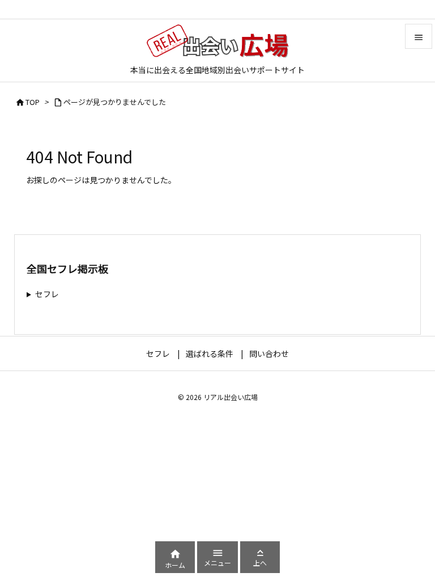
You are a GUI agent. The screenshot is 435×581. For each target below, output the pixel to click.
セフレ (47, 294)
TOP (32, 101)
